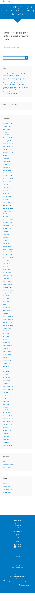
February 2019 (7, 310)
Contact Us (17, 564)
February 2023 (7, 199)
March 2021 (6, 243)
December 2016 (8, 386)
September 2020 (8, 258)
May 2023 (6, 190)
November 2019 (8, 284)
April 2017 (6, 375)
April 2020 (6, 269)
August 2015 (7, 430)
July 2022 (6, 214)
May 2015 (6, 439)
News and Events (8, 464)
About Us (17, 565)
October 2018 (7, 322)
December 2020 (8, 249)
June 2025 (6, 129)
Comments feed (8, 489)
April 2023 (6, 193)
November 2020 (8, 252)
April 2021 (6, 240)
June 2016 (6, 404)
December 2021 (8, 220)
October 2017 (7, 357)
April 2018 (6, 340)
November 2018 (8, 319)
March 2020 (7, 272)
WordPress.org (7, 492)
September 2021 (8, 225)
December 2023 (8, 173)
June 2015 (6, 436)
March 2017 (6, 378)
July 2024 (6, 158)
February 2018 (7, 345)
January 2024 (7, 170)
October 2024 (7, 149)
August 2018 (7, 328)
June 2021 (6, 234)
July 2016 (6, 401)
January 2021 (7, 246)
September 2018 (8, 325)
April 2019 (6, 304)
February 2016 (7, 416)
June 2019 (6, 299)
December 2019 (8, 281)
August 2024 (7, 155)
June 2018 (6, 334)
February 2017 (7, 380)
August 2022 (7, 211)
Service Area (17, 525)
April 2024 (6, 164)
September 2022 (8, 208)
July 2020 (6, 261)
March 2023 (7, 196)
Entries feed (6, 486)
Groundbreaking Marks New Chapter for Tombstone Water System (15, 88)
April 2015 (6, 442)
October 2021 (7, 223)
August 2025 (7, 126)
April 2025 (6, 135)
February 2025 (7, 138)
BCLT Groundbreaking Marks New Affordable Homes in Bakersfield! (13, 79)
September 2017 (8, 360)
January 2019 (7, 313)
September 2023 (8, 179)
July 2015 (6, 433)
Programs (17, 523)
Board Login (17, 555)
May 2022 (6, 217)
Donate (17, 534)
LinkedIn (18, 546)
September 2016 (8, 395)
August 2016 (7, 398)
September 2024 (8, 152)
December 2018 (8, 316)
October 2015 (7, 424)
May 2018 (6, 337)
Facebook (18, 544)
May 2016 (6, 407)
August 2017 (7, 363)
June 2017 (6, 369)
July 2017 (6, 366)
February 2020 (7, 275)
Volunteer (17, 536)
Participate (17, 537)
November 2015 (8, 421)
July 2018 (6, 331)
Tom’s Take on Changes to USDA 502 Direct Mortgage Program (14, 74)
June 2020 (6, 263)
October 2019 (7, 287)
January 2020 (7, 278)
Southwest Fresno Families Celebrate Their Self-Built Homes (14, 92)
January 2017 (7, 383)
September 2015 (8, 427)
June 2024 (6, 161)
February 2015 (7, 445)
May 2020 (6, 266)
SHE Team (17, 556)
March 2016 (7, 413)
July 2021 (6, 231)
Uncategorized (7, 467)
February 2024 (7, 167)
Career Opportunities (17, 567)
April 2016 (6, 410)
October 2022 (7, 205)
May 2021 (6, 237)
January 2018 (7, 348)
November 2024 (8, 146)
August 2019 (7, 293)
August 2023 (7, 182)
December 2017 (8, 351)
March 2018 (7, 342)
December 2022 (8, 202)
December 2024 (8, 144)
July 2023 (6, 184)
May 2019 (6, 302)
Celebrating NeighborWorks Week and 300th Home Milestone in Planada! (15, 83)
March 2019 (7, 307)
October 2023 (7, 176)
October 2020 (7, 255)
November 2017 (8, 354)
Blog (4, 461)
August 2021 (7, 228)
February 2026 (7, 123)
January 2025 (7, 141)
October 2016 (7, 392)
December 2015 (8, 419)
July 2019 (6, 296)
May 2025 (6, 132)
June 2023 (6, 187)
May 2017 (6, 372)
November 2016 (8, 389)
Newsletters (18, 547)
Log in (5, 483)
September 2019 (8, 290)
